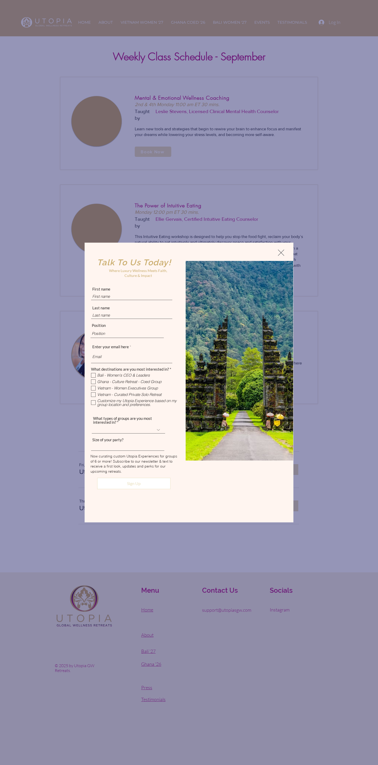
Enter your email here (110, 347)
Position (99, 325)
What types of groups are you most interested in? (122, 420)
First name (101, 289)
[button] (281, 253)
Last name (101, 308)
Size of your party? (107, 440)
